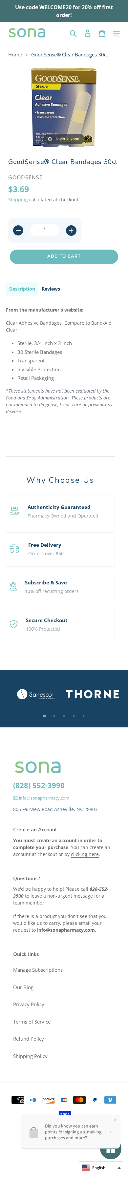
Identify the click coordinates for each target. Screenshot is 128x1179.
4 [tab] (74, 716)
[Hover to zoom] (64, 107)
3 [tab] (64, 716)
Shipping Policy (30, 1056)
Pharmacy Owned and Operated (63, 516)
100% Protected (43, 629)
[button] (101, 1167)
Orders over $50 (46, 553)
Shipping (18, 199)
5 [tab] (83, 716)
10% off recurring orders (52, 591)
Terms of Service (32, 1021)
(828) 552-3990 (39, 785)
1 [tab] (44, 716)
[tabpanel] (35, 694)
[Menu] (116, 33)
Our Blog (23, 987)
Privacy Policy (28, 1004)
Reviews (51, 289)
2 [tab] (54, 716)
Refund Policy (28, 1038)
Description (22, 289)
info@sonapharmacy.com (43, 798)
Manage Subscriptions (38, 969)
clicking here (85, 854)
